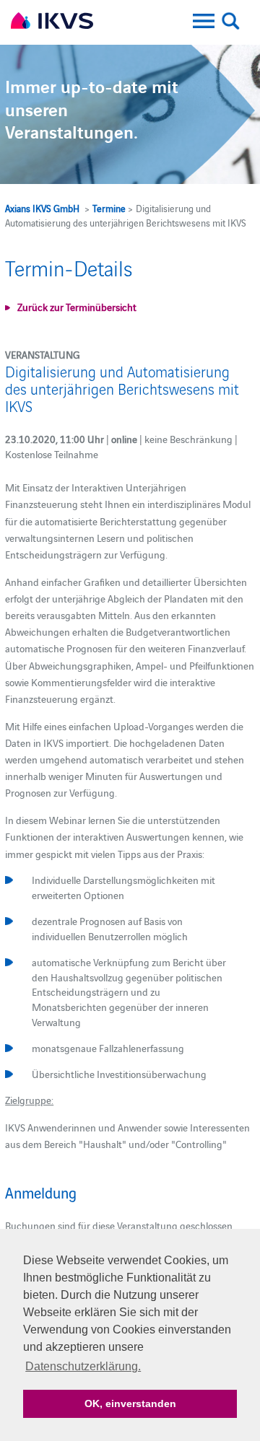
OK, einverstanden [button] (130, 1403)
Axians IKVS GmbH (42, 207)
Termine (109, 207)
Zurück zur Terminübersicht (76, 306)
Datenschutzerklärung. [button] (83, 1366)
